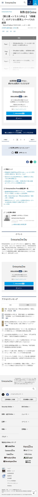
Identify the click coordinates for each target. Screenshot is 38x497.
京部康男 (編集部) (6, 28)
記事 (3, 422)
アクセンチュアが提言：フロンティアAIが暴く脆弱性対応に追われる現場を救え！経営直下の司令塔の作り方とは (20, 358)
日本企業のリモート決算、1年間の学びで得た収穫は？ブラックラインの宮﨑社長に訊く (19, 182)
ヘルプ (9, 468)
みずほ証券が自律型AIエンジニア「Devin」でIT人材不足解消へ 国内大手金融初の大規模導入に (20, 335)
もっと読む (7, 204)
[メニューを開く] (2, 2)
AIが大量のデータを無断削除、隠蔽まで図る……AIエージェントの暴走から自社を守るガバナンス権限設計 (20, 364)
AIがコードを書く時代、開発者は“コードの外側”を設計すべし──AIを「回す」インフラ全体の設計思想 (20, 351)
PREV (5, 139)
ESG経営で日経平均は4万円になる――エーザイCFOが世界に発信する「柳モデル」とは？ (19, 173)
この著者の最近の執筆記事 (18, 224)
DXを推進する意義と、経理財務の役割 (23, 50)
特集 (3, 429)
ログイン (20, 118)
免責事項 (9, 475)
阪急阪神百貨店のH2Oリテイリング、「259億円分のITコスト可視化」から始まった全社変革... (19, 192)
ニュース (24, 414)
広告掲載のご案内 (28, 399)
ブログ (4, 437)
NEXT (32, 139)
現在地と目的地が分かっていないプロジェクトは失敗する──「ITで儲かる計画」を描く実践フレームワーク (20, 322)
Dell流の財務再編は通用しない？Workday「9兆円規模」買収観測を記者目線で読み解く (20, 346)
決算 (14, 31)
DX (10, 31)
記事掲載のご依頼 (10, 399)
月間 (28, 305)
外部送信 (9, 485)
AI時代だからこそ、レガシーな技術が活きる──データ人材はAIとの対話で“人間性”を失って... (19, 201)
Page (6, 44)
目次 (19, 38)
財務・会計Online (7, 414)
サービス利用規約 (11, 480)
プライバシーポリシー (12, 483)
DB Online (25, 407)
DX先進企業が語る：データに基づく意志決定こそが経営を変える (23, 44)
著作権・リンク (11, 471)
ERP (3, 31)
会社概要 (9, 478)
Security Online (7, 407)
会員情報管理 (10, 473)
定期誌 (24, 429)
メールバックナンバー (20, 109)
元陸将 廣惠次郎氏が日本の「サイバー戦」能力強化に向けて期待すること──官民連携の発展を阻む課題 (20, 330)
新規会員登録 (19, 113)
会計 (7, 31)
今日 (10, 305)
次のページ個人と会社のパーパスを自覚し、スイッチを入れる (19, 131)
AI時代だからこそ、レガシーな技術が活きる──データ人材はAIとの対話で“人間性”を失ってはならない (20, 341)
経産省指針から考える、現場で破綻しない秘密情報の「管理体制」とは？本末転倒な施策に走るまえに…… (19, 315)
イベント (24, 422)
